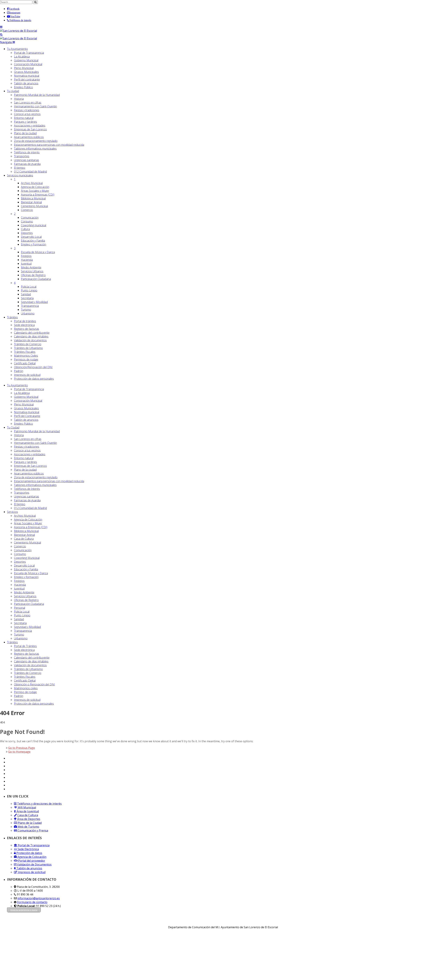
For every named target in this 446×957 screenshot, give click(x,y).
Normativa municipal (26, 76)
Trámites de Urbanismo (28, 348)
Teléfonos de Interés (27, 489)
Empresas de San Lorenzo (30, 129)
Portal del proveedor (31, 861)
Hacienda (27, 260)
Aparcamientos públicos (29, 137)
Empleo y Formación (33, 244)
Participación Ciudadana (36, 279)
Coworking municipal (33, 225)
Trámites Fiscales (24, 352)
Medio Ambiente (31, 267)
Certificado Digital (25, 363)
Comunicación (30, 217)
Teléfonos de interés (27, 152)
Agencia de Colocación (35, 187)
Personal (19, 608)
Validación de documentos (30, 340)
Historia (19, 99)
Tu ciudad (13, 91)
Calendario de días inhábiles (31, 336)
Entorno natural (23, 118)
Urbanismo (27, 313)
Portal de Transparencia (29, 53)
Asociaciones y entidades (29, 125)
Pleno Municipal (24, 68)
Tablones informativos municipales (35, 148)
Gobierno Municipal (26, 60)
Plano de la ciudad (25, 133)
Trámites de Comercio (27, 344)
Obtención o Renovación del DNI (34, 684)
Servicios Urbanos (32, 271)
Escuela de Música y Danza (38, 252)
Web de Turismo (28, 827)
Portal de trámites (25, 321)
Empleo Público (23, 87)
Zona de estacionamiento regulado (35, 141)
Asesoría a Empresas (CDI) (37, 194)
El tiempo (19, 168)
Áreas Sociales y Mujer (35, 191)
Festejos (26, 256)
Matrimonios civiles (26, 688)
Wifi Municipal (26, 807)
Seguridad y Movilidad (34, 302)
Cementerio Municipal (34, 206)
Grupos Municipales (26, 72)
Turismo (26, 310)
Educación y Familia (33, 240)
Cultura (25, 229)
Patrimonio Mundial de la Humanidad (37, 95)
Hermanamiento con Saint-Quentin (35, 106)
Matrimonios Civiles (26, 356)
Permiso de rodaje (25, 692)
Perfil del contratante (27, 79)
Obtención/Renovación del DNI (33, 367)
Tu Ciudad (13, 427)
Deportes (27, 233)
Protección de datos (29, 853)
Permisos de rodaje (26, 359)
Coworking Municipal (27, 558)
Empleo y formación (26, 577)
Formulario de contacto (32, 902)
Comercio (27, 210)
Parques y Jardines (25, 122)
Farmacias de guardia (27, 164)
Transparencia (30, 306)
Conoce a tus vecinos (27, 114)
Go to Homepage (19, 752)
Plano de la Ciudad (29, 823)
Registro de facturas (26, 329)
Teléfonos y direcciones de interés (39, 804)
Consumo (27, 221)
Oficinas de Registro (33, 275)
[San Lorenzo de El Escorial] (18, 31)
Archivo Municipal (32, 183)
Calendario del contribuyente (31, 333)
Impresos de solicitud (27, 375)
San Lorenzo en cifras (27, 102)
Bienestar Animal (31, 202)
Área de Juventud (27, 811)
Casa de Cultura (24, 539)
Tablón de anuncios (26, 83)
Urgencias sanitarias (26, 160)
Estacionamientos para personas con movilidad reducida (49, 145)
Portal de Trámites (25, 646)
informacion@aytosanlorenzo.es (38, 898)
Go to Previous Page (21, 748)
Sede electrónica (24, 325)
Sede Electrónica (28, 849)
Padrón (18, 371)
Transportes (21, 156)
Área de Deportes (28, 819)
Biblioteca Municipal (33, 198)
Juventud (26, 263)
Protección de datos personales (34, 379)
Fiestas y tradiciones (26, 110)
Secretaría (27, 298)
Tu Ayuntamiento (17, 49)
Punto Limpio (29, 290)
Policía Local (28, 286)
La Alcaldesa (22, 56)
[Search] (1, 34)
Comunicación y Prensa (32, 830)
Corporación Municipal (28, 64)
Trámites (12, 317)
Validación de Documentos (34, 864)
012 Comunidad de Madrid (30, 171)
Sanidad (26, 294)
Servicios (20, 175)
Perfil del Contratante (27, 416)
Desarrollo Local (31, 237)
